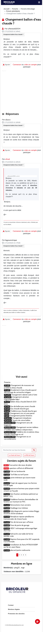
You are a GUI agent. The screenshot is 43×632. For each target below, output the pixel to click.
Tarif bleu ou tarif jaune (19, 474)
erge (22, 568)
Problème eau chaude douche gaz (23, 411)
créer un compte (30, 64)
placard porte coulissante (20, 550)
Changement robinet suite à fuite (24, 395)
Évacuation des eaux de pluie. (20, 465)
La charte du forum (14, 455)
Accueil (6, 9)
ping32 (17, 568)
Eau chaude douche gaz (19, 409)
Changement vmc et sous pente (22, 413)
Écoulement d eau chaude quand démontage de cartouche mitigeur (20, 391)
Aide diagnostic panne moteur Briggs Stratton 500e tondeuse (21, 512)
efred (7, 159)
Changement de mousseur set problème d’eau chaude (19, 386)
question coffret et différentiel (21, 468)
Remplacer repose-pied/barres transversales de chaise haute (19, 518)
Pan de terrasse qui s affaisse (21, 522)
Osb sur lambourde (17, 471)
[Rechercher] (34, 450)
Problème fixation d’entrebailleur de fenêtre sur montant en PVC (21, 500)
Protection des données (16, 613)
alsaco (7, 120)
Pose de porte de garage (19, 525)
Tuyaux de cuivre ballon (21, 420)
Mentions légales (14, 609)
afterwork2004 (14, 29)
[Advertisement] (21, 90)
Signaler (7, 64)
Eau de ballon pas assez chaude (22, 406)
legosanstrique (11, 240)
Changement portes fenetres (21, 416)
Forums (15, 9)
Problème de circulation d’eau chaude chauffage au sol (21, 433)
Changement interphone (21, 418)
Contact (11, 605)
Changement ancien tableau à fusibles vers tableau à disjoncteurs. (21, 428)
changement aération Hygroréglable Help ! (16, 398)
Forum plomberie (13, 11)
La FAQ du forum (29, 455)
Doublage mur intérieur (19, 508)
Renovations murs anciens (20, 505)
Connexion (17, 64)
